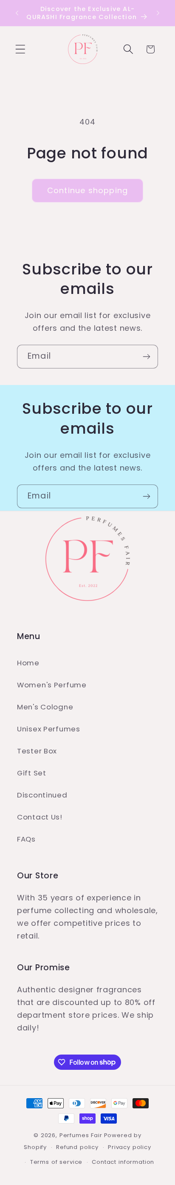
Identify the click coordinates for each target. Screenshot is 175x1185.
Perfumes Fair (80, 1135)
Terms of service (56, 1162)
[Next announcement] (158, 13)
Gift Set (31, 773)
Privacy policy (129, 1147)
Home (28, 663)
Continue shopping (87, 190)
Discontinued (42, 795)
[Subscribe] (146, 356)
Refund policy (77, 1147)
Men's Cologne (45, 707)
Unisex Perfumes (48, 729)
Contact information (123, 1162)
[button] (20, 49)
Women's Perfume (52, 685)
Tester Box (37, 751)
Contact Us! (39, 817)
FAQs (26, 839)
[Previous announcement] (17, 13)
